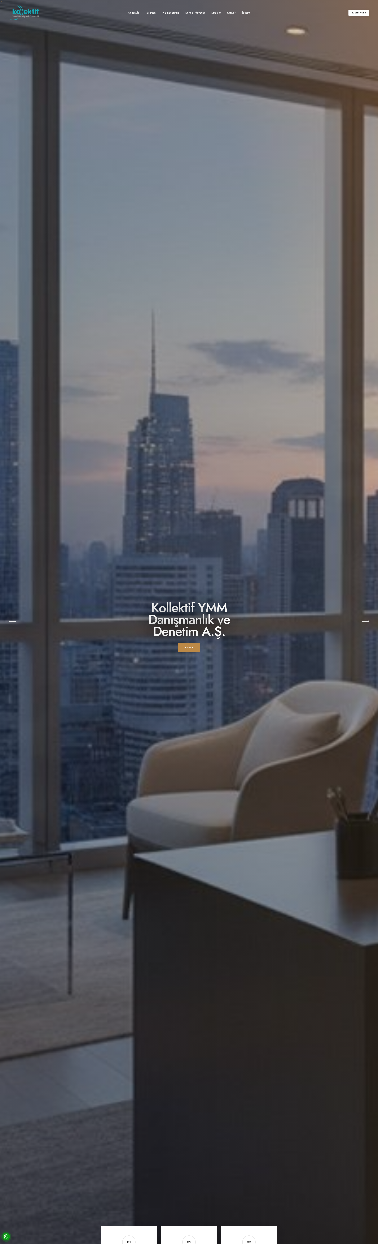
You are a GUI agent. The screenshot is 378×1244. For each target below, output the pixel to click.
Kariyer (231, 13)
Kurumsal (150, 13)
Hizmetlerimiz (170, 13)
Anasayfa (134, 13)
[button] (12, 622)
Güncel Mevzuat (195, 13)
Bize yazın (360, 12)
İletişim (245, 13)
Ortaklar (216, 13)
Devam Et (189, 647)
